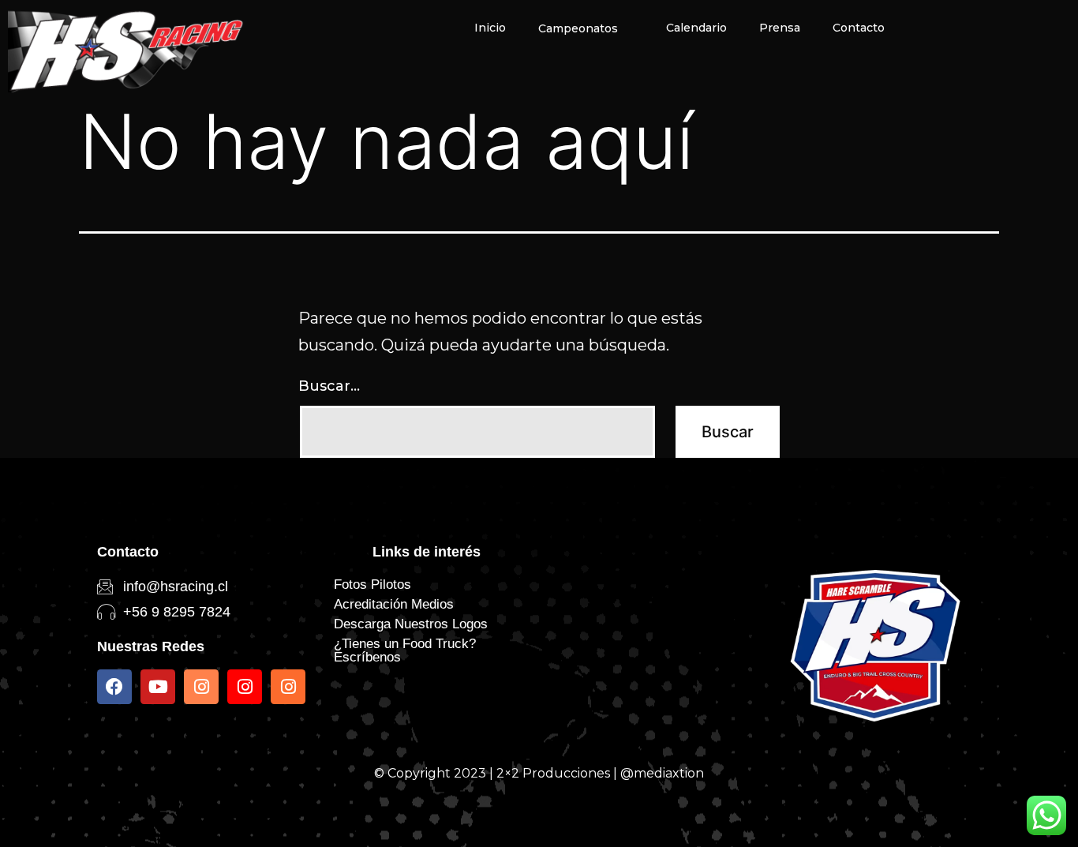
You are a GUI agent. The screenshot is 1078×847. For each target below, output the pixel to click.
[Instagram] (201, 686)
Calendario (696, 28)
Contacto (859, 28)
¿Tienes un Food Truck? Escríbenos (405, 650)
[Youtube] (157, 686)
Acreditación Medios (394, 604)
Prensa (779, 28)
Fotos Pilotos (372, 584)
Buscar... (329, 386)
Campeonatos (578, 28)
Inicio (490, 28)
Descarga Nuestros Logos (411, 624)
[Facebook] (114, 686)
